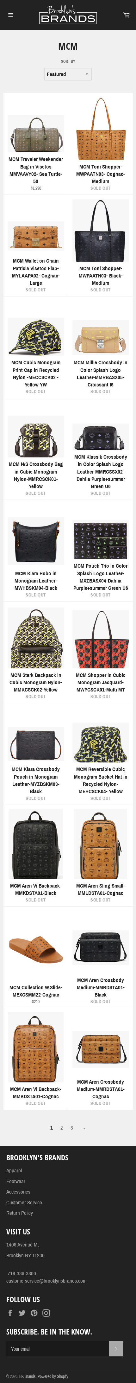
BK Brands (27, 1376)
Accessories (18, 1192)
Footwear (15, 1181)
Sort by (68, 61)
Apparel (14, 1171)
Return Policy (19, 1213)
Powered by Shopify (53, 1376)
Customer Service (24, 1203)
